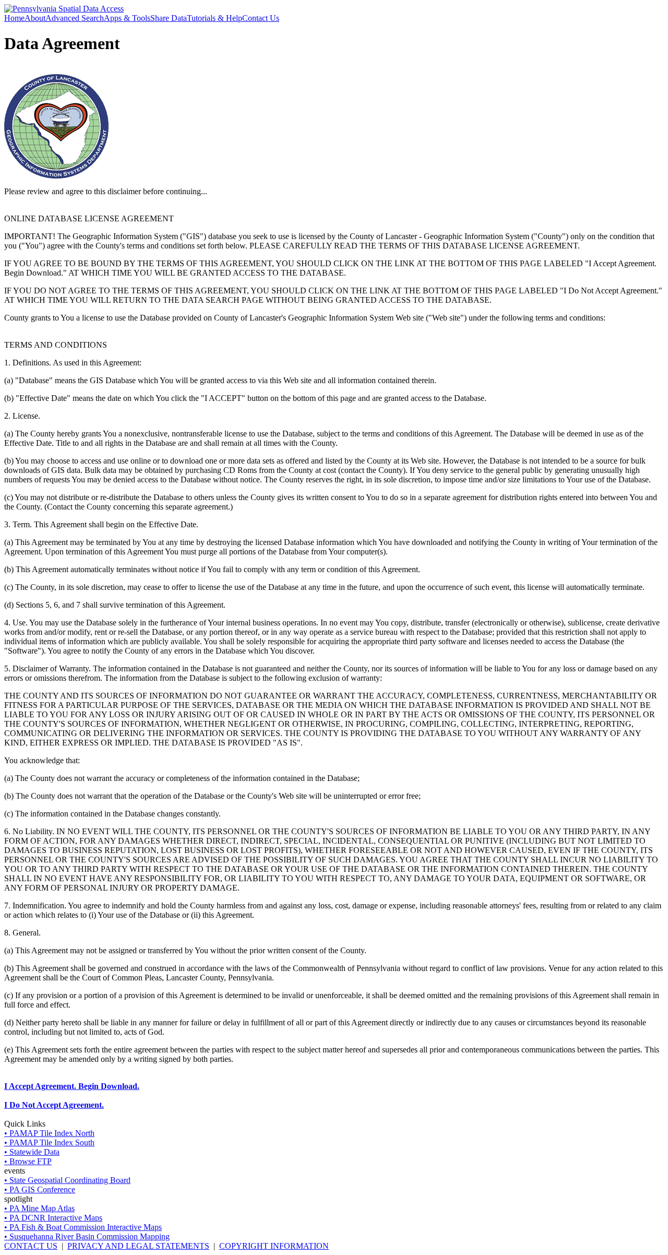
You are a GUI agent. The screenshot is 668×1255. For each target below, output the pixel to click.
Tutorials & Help (214, 18)
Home (14, 18)
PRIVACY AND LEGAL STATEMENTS (138, 1245)
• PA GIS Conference (39, 1189)
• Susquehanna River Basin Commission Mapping (87, 1236)
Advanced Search (74, 18)
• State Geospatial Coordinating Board (67, 1180)
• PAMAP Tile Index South (49, 1142)
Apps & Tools (127, 18)
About (35, 18)
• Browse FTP (28, 1161)
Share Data (168, 18)
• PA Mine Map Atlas (39, 1208)
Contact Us (260, 18)
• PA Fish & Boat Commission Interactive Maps (83, 1227)
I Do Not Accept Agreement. (54, 1104)
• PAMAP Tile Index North (49, 1133)
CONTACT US (30, 1245)
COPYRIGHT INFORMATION (274, 1245)
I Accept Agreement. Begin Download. (71, 1086)
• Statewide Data (31, 1151)
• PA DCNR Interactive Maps (53, 1217)
